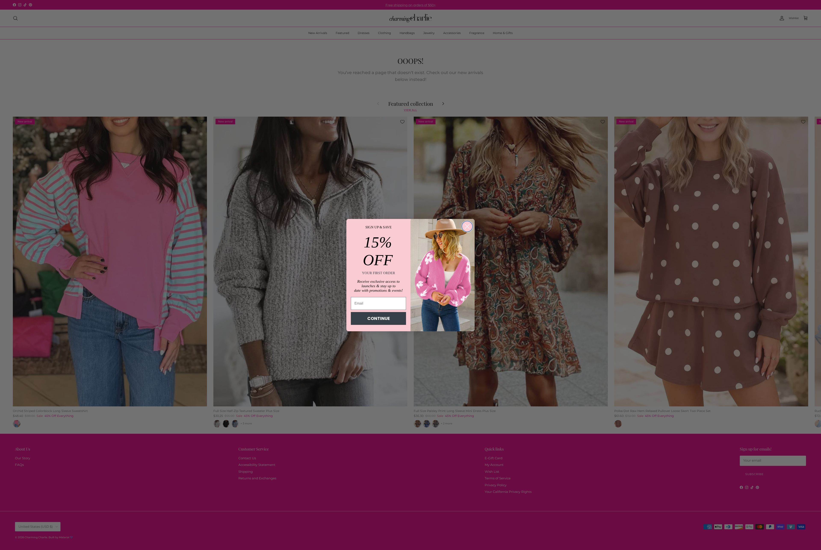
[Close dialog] (467, 226)
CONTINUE (378, 318)
